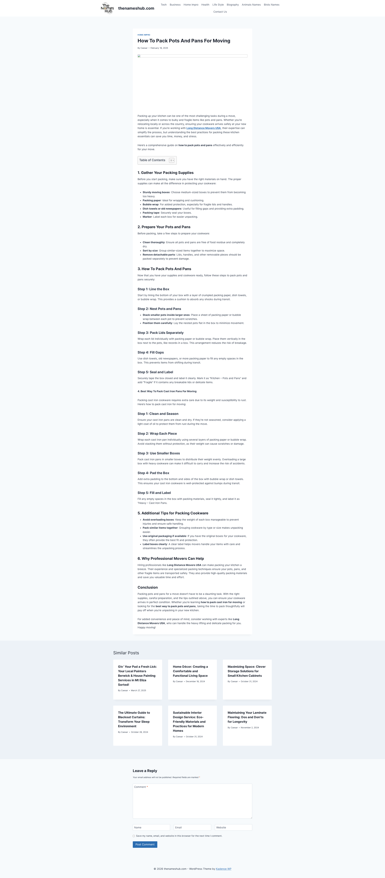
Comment (141, 786)
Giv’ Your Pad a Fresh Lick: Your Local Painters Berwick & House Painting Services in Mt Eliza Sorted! (137, 675)
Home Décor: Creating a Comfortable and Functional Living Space (190, 671)
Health (205, 4)
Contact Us (220, 11)
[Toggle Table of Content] (170, 160)
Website (221, 827)
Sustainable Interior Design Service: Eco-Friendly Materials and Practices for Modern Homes (189, 721)
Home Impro (191, 4)
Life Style (218, 4)
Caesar (144, 48)
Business (175, 4)
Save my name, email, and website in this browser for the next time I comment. (179, 835)
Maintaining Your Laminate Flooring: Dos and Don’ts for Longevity (247, 717)
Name (137, 827)
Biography (233, 4)
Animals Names (251, 4)
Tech (164, 4)
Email (178, 827)
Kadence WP (223, 868)
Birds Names (271, 4)
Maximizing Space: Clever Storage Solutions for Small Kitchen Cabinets (247, 671)
